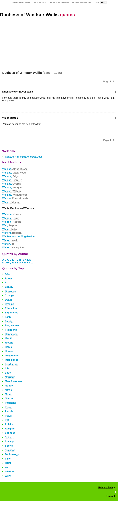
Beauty (9, 287)
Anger (8, 278)
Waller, (11, 202)
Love (8, 372)
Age (7, 274)
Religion (10, 428)
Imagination (12, 355)
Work (8, 476)
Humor (9, 351)
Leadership (11, 364)
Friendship (11, 329)
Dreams (9, 304)
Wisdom (9, 471)
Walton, (10, 240)
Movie (8, 390)
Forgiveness (12, 325)
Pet (7, 420)
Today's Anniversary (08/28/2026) (24, 157)
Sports (9, 445)
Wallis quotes (10, 118)
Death (8, 299)
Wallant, (15, 198)
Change (9, 295)
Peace (8, 407)
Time (8, 458)
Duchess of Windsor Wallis (37, 14)
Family (9, 321)
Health (8, 338)
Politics (9, 424)
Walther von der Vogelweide (18, 236)
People (9, 411)
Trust (8, 463)
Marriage (10, 377)
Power (8, 415)
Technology (12, 454)
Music (8, 394)
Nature (9, 398)
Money (9, 385)
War (7, 467)
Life (7, 368)
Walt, (10, 225)
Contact (110, 496)
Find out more (93, 2)
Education (11, 308)
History (9, 342)
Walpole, (11, 214)
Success (10, 450)
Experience (11, 312)
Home (8, 347)
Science (9, 437)
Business (10, 291)
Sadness (10, 433)
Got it (103, 2)
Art (6, 282)
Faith (8, 317)
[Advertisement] (59, 44)
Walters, (12, 233)
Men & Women (13, 381)
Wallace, (15, 169)
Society (9, 441)
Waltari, (9, 229)
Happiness (11, 334)
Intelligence (11, 360)
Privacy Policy (106, 487)
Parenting (10, 403)
